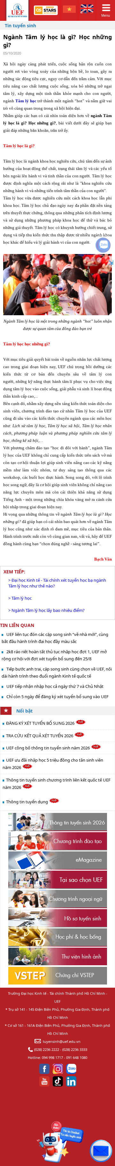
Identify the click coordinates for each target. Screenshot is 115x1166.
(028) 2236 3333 (74, 1049)
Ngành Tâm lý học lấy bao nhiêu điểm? (48, 610)
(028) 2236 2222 (46, 1049)
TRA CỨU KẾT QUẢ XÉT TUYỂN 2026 (40, 736)
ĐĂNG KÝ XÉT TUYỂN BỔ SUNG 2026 (40, 723)
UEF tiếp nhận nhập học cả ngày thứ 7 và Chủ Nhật (54, 686)
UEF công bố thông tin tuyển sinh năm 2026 (48, 748)
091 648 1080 (76, 1057)
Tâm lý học (22, 598)
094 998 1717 (52, 1057)
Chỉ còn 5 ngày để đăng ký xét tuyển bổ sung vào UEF (57, 696)
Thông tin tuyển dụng (27, 802)
